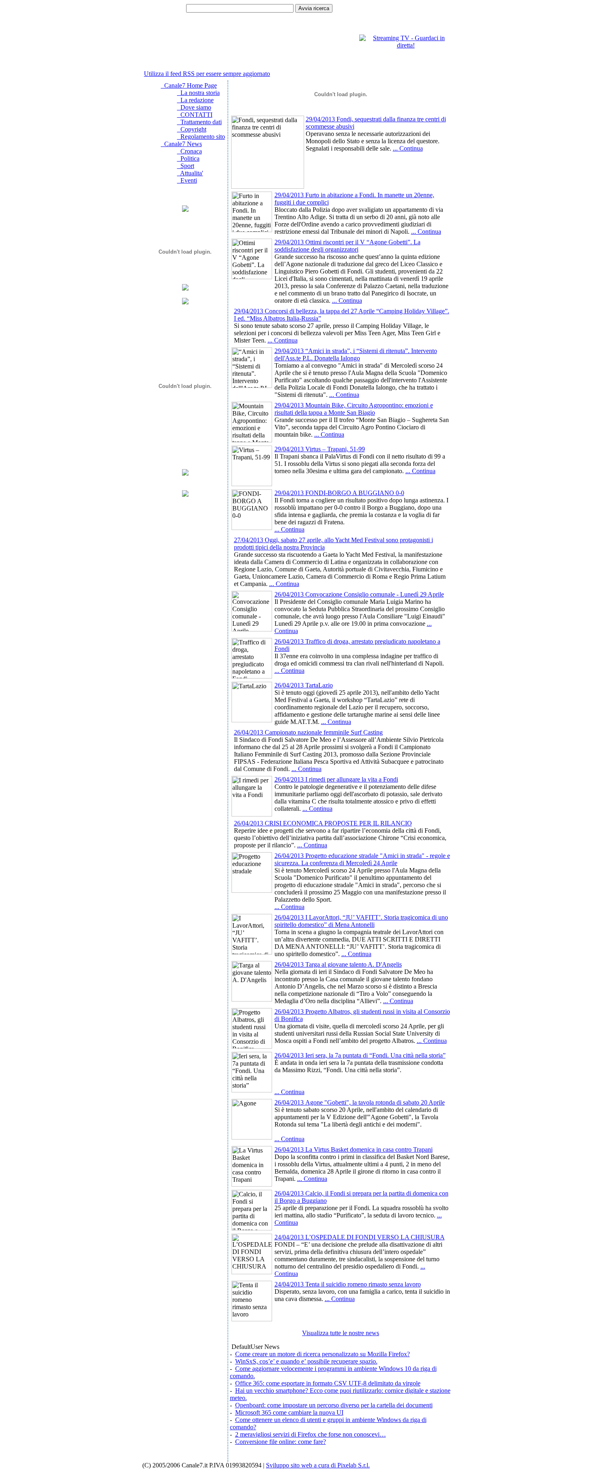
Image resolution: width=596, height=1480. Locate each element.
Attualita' (190, 173)
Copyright (191, 129)
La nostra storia (198, 92)
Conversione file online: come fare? (280, 1441)
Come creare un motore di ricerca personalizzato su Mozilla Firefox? (322, 1354)
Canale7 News (181, 143)
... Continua (408, 148)
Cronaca (189, 151)
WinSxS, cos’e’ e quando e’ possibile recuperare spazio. (306, 1361)
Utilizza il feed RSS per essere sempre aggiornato (207, 73)
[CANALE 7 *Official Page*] (185, 494)
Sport (185, 165)
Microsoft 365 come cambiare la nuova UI (289, 1412)
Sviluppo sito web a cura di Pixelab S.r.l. (318, 1465)
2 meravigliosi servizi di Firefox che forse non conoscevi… (310, 1434)
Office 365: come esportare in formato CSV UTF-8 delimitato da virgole (327, 1383)
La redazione (195, 100)
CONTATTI (194, 114)
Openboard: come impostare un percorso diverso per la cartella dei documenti (334, 1405)
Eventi (187, 180)
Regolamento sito (201, 136)
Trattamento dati (199, 121)
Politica (188, 158)
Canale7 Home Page (189, 85)
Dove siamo (194, 107)
